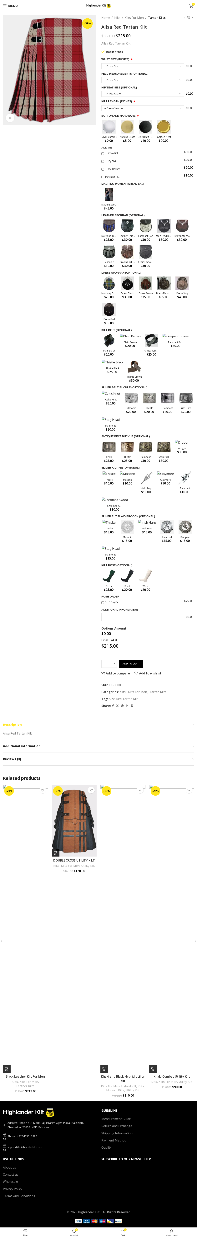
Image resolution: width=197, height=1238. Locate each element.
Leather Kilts (25, 1086)
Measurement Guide (116, 1119)
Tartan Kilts (157, 18)
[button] (7, 1069)
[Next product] (192, 18)
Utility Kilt (88, 865)
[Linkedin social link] (127, 705)
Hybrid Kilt (128, 1086)
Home (105, 18)
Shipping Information (117, 1133)
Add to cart (131, 663)
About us (9, 1167)
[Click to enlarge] (10, 118)
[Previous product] (184, 18)
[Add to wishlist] (42, 790)
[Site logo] (98, 5)
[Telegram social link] (131, 705)
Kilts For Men (134, 18)
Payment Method (113, 1140)
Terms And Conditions (19, 1196)
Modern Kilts (115, 1090)
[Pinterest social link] (122, 705)
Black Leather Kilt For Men (25, 1076)
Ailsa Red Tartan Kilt (123, 699)
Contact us (10, 1174)
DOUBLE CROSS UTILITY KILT (74, 860)
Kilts (117, 18)
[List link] (49, 1136)
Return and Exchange (116, 1126)
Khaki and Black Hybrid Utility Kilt (123, 1078)
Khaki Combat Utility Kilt (172, 1076)
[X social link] (117, 705)
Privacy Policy (12, 1189)
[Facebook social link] (113, 705)
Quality (106, 1147)
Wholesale (10, 1181)
